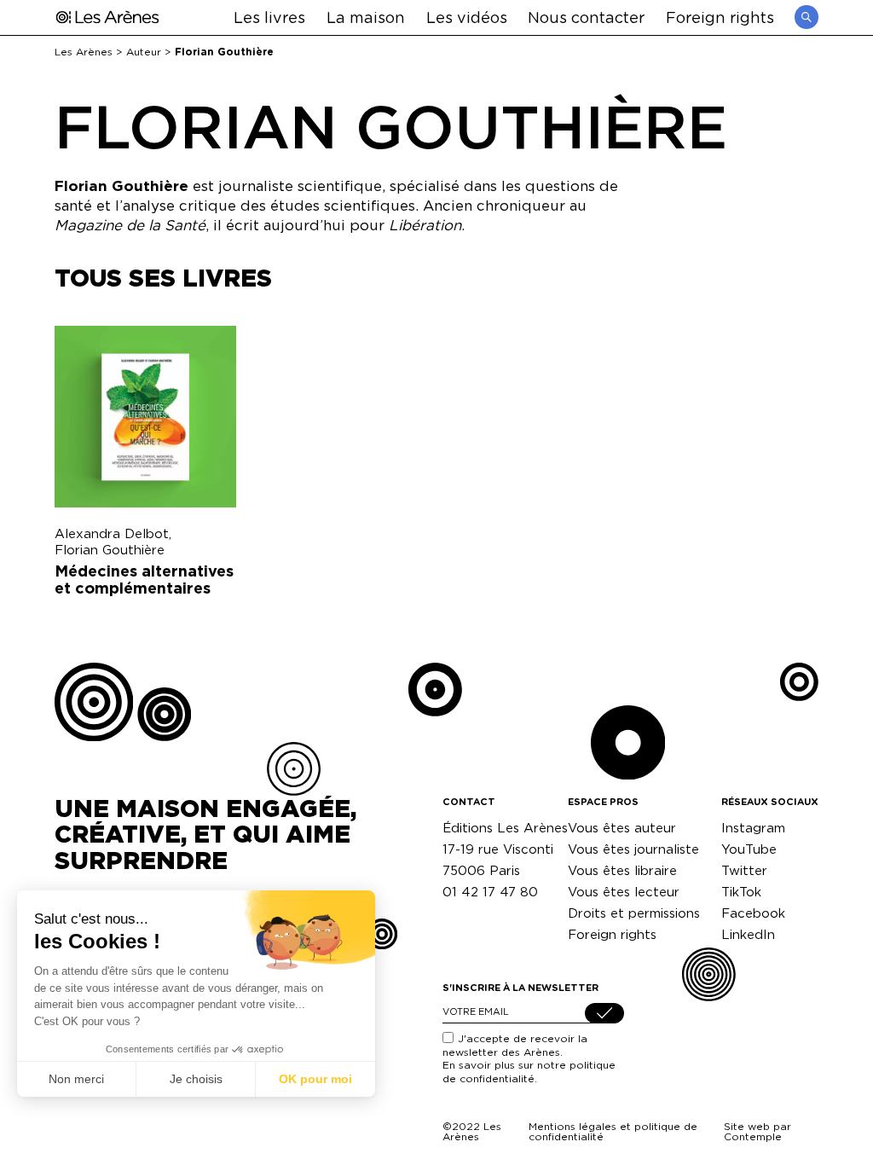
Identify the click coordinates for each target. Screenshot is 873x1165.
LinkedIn (748, 934)
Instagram (753, 828)
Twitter (744, 870)
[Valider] (605, 1013)
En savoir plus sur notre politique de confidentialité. (529, 1071)
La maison (366, 16)
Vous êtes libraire (622, 870)
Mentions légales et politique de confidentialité (613, 1131)
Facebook (753, 913)
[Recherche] (806, 17)
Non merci (76, 1079)
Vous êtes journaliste (633, 849)
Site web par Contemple (757, 1131)
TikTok (741, 892)
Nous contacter (586, 16)
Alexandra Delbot (112, 533)
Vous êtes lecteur (623, 892)
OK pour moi (315, 1079)
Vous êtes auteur (622, 828)
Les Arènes (84, 51)
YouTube (749, 849)
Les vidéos (466, 16)
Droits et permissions (634, 913)
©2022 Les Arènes (471, 1131)
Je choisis (196, 1079)
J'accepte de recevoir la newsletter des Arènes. (529, 1058)
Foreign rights (720, 16)
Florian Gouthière (110, 550)
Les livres (269, 16)
